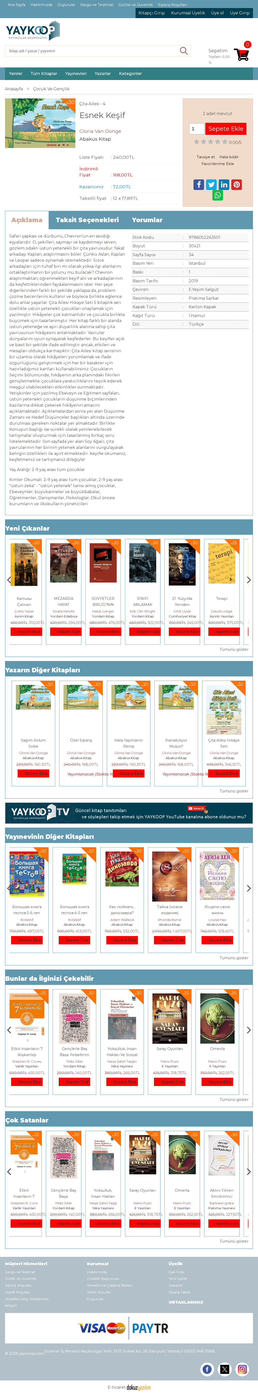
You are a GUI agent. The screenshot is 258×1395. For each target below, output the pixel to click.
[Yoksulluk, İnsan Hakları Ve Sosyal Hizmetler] (81, 996)
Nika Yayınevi (81, 1066)
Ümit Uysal (148, 611)
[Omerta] (176, 996)
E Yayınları (129, 1066)
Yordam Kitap (69, 616)
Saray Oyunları (129, 1049)
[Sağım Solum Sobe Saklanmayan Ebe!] (33, 687)
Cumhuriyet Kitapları (151, 616)
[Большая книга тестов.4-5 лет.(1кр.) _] (33, 854)
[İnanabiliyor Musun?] (176, 687)
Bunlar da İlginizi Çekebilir (49, 978)
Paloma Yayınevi (224, 1066)
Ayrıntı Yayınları (188, 616)
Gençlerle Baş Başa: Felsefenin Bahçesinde (33, 1055)
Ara (184, 51)
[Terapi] (187, 546)
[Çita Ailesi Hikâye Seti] (223, 687)
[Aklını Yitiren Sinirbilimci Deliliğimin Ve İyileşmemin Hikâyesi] (224, 996)
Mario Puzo (129, 1061)
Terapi (187, 598)
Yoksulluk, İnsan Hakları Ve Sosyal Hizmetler (81, 1055)
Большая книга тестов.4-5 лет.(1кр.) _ (33, 913)
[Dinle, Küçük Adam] (227, 1138)
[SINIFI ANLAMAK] (108, 546)
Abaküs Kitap (33, 758)
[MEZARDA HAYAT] (29, 546)
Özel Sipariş (81, 740)
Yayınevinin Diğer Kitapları (49, 836)
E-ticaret (117, 1387)
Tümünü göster (234, 649)
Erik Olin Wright (108, 611)
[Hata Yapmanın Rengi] (128, 687)
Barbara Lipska (224, 1061)
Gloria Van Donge (33, 753)
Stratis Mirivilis (29, 611)
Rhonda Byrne (128, 920)
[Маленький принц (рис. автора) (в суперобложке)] (223, 854)
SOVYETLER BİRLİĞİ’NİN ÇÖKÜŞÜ (69, 604)
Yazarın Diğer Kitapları (42, 670)
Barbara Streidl (227, 611)
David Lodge (187, 611)
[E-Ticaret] (138, 1387)
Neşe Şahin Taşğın (81, 1061)
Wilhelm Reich (227, 1203)
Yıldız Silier (33, 1061)
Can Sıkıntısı (227, 598)
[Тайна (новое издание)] (128, 854)
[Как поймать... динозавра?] (81, 854)
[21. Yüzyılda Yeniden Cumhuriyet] (148, 546)
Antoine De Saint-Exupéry (227, 920)
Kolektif (33, 920)
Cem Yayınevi (227, 1208)
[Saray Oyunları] (128, 996)
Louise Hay (176, 920)
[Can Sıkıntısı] (227, 546)
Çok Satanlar (26, 1120)
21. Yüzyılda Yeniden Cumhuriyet (148, 604)
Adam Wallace (81, 920)
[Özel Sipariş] (81, 687)
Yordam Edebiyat (30, 616)
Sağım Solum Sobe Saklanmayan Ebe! (33, 746)
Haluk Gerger (69, 611)
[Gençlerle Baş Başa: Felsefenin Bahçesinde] (33, 996)
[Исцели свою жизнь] (176, 854)
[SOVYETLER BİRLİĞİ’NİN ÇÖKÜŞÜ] (68, 546)
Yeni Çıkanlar (27, 528)
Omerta (176, 1049)
